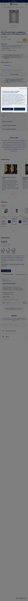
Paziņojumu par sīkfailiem (16, 104)
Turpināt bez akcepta (22, 88)
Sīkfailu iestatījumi (7, 109)
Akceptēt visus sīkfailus (19, 109)
